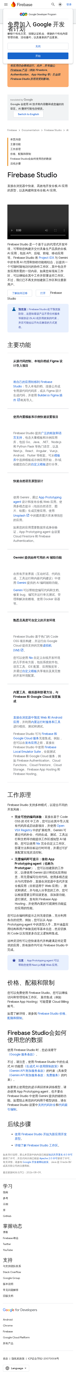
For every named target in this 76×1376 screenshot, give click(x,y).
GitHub (7, 1216)
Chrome (8, 1325)
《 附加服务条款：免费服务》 (34, 1075)
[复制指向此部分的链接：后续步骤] (34, 1124)
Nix (31, 658)
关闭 (38, 46)
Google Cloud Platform (16, 1337)
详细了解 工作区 (36, 1145)
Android (8, 1319)
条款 (5, 1358)
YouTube (8, 1250)
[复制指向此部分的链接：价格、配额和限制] (58, 983)
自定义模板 (38, 464)
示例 (5, 1204)
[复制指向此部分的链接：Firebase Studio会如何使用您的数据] (46, 1040)
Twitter (7, 1244)
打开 (43, 293)
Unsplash (19, 516)
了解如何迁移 (19, 293)
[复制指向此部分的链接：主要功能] (34, 345)
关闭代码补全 (47, 1105)
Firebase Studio (53, 130)
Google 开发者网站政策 (36, 1162)
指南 (5, 1192)
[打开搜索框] (53, 4)
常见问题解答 (10, 1290)
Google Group (11, 1278)
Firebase (12, 130)
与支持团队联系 (12, 1266)
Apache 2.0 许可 (48, 1158)
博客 (5, 1232)
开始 (38, 56)
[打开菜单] (6, 4)
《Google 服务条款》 (21, 1054)
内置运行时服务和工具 (46, 722)
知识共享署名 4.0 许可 (60, 1154)
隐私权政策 (18, 1358)
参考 (5, 1198)
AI (67, 130)
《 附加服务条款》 (26, 1071)
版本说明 (8, 1284)
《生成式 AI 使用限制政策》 (41, 1066)
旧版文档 (8, 1295)
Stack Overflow (12, 1272)
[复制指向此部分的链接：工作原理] (34, 795)
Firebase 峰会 (10, 1238)
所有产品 (8, 1343)
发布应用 (31, 743)
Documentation (30, 130)
